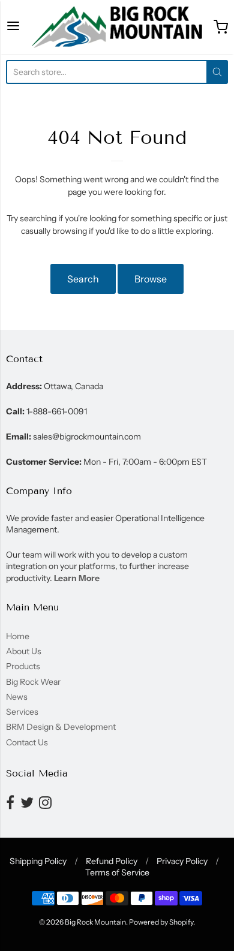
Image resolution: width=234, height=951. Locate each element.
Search (83, 279)
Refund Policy (111, 861)
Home (17, 636)
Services (22, 711)
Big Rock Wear (33, 681)
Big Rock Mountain (95, 921)
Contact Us (27, 742)
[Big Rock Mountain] (117, 27)
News (17, 696)
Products (23, 666)
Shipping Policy (38, 861)
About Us (23, 651)
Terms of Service (117, 872)
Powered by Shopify (161, 921)
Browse (150, 279)
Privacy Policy (182, 861)
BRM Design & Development (61, 726)
